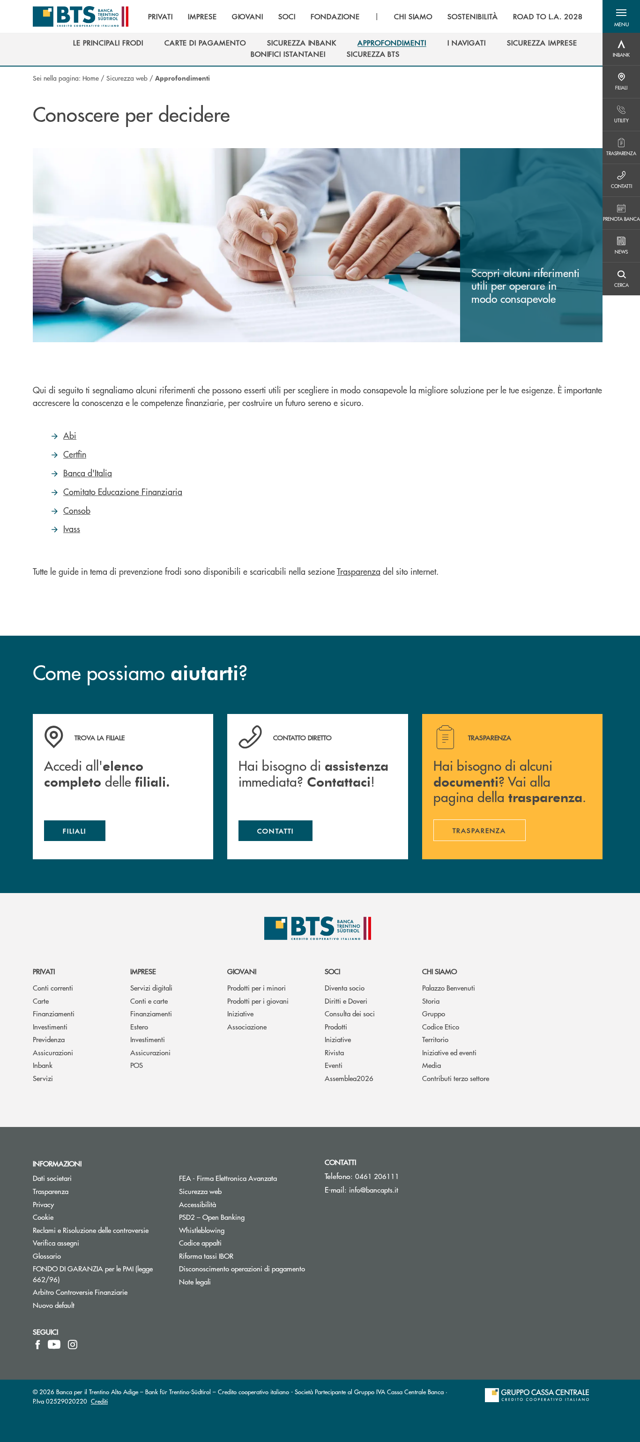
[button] (621, 16)
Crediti (99, 1401)
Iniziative (240, 1013)
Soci (332, 971)
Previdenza (49, 1039)
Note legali (195, 1281)
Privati (44, 971)
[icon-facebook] (37, 1344)
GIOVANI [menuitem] (248, 16)
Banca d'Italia (87, 473)
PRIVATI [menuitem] (160, 16)
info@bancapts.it (373, 1189)
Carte (41, 1001)
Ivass (71, 528)
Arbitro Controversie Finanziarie (99, 1292)
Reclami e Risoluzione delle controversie (91, 1230)
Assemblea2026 (349, 1078)
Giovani (241, 971)
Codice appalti (200, 1242)
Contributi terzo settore (455, 1078)
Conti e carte (149, 1001)
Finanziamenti (53, 1013)
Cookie (43, 1217)
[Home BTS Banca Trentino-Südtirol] (80, 16)
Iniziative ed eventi (449, 1052)
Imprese (143, 971)
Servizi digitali (151, 987)
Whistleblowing (201, 1230)
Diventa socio (345, 987)
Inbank (42, 1065)
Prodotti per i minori (256, 987)
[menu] (365, 16)
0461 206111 (377, 1176)
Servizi (43, 1078)
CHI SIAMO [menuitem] (413, 16)
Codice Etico (440, 1026)
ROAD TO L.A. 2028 (548, 16)
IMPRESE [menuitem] (202, 16)
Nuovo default (53, 1305)
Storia (430, 1001)
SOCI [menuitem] (287, 16)
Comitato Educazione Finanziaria (122, 491)
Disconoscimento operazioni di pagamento (245, 1268)
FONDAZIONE (335, 16)
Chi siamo (439, 971)
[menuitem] (108, 42)
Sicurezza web (127, 78)
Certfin (74, 454)
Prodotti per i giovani (258, 1001)
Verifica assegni (56, 1242)
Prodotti (336, 1026)
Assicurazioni (53, 1052)
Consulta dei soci (350, 1013)
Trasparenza (358, 571)
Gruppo (433, 1013)
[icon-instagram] (72, 1344)
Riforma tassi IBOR (241, 1256)
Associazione (247, 1026)
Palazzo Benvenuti (448, 987)
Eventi (333, 1065)
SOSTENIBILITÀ (472, 16)
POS (136, 1065)
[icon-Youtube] (54, 1344)
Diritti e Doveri (346, 1001)
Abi (69, 435)
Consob (76, 510)
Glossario (82, 1256)
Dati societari (52, 1178)
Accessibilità (197, 1204)
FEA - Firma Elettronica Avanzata (245, 1178)
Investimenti (50, 1026)
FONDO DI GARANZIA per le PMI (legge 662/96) (93, 1273)
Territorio (435, 1039)
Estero (139, 1026)
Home (90, 78)
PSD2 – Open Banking (245, 1217)
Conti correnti (53, 987)
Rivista (334, 1052)
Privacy (79, 1204)
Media (431, 1065)
